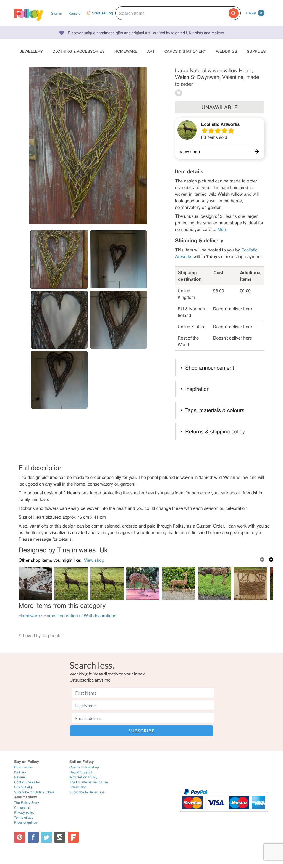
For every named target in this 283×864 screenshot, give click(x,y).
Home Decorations (61, 615)
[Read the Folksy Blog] (73, 837)
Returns (20, 777)
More (222, 229)
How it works (23, 767)
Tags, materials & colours (214, 410)
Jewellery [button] (31, 51)
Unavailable (219, 107)
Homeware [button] (125, 51)
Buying (23, 787)
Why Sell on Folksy (83, 777)
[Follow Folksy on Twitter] (46, 837)
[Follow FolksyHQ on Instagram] (59, 837)
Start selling (102, 13)
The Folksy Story (26, 802)
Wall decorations (100, 615)
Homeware (29, 615)
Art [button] (151, 51)
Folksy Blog (78, 787)
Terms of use (23, 817)
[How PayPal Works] (224, 814)
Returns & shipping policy (215, 431)
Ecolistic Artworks (220, 124)
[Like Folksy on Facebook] (33, 837)
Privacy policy (24, 812)
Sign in (56, 13)
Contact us (22, 807)
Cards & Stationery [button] (185, 51)
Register (75, 13)
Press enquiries (25, 822)
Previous (262, 559)
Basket (254, 12)
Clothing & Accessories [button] (79, 51)
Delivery (20, 772)
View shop (94, 560)
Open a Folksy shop (84, 767)
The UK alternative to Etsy (88, 782)
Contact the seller (27, 782)
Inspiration (197, 389)
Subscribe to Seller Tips (86, 792)
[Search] (234, 13)
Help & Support (80, 772)
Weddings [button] (226, 51)
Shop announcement (209, 367)
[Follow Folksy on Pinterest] (19, 837)
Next (271, 559)
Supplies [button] (256, 51)
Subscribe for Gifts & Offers (34, 792)
